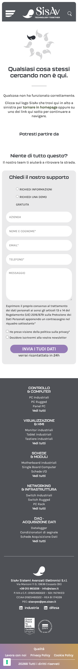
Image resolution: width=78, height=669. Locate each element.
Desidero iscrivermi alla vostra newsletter (38, 337)
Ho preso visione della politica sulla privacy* (40, 332)
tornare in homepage (40, 107)
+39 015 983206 (29, 588)
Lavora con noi (15, 655)
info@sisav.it (50, 588)
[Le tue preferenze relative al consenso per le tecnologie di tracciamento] (7, 662)
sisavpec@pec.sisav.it (42, 601)
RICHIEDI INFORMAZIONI (36, 189)
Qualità (39, 649)
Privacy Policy (40, 655)
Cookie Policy (63, 655)
